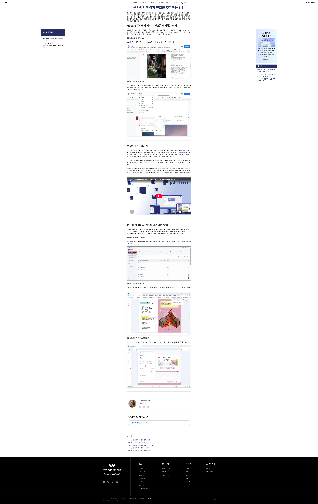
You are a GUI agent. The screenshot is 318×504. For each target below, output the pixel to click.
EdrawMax (141, 485)
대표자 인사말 (165, 475)
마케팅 (187, 472)
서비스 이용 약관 (132, 498)
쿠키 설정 (123, 498)
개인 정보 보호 (114, 498)
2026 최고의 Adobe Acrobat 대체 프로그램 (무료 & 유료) (266, 75)
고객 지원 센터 (209, 472)
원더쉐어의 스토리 (166, 468)
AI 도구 (187, 468)
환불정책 (142, 498)
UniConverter (142, 472)
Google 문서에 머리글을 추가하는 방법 (139, 450)
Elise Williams (144, 400)
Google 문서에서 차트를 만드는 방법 (138, 448)
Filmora (140, 468)
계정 (207, 475)
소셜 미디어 (188, 475)
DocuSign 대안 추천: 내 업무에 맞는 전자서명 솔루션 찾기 (266, 71)
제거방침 (150, 498)
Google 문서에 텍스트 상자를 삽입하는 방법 (140, 445)
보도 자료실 (165, 472)
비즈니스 (161, 2)
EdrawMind (141, 478)
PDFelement (182, 153)
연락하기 (208, 468)
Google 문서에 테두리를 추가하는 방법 (139, 440)
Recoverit (141, 475)
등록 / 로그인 (134, 423)
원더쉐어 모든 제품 (143, 488)
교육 (187, 478)
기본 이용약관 (103, 498)
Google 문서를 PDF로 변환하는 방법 (138, 442)
